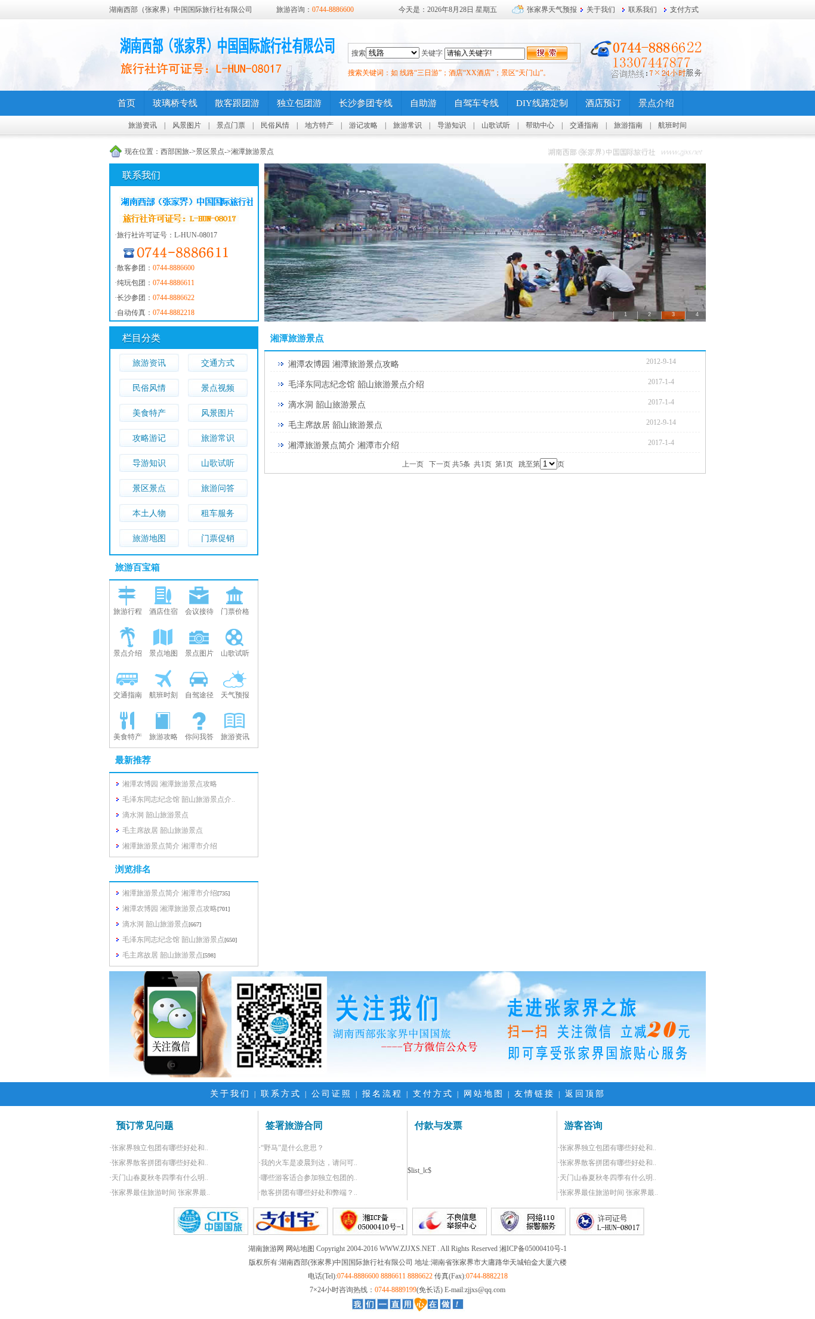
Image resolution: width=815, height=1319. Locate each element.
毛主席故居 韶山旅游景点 (162, 955)
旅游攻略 (163, 737)
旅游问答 (217, 488)
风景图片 (186, 125)
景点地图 (163, 653)
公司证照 (331, 1093)
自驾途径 (199, 695)
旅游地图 (149, 538)
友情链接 (534, 1093)
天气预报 (235, 695)
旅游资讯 (142, 125)
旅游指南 (628, 125)
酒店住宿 (163, 611)
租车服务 (217, 513)
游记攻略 (363, 125)
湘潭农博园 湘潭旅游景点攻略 (169, 908)
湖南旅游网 (266, 1248)
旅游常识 (407, 125)
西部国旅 (174, 151)
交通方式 (217, 363)
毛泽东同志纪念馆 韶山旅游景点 (173, 939)
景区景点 (210, 151)
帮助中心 (540, 125)
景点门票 (231, 125)
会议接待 (199, 611)
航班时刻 (163, 695)
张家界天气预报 (552, 9)
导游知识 (451, 125)
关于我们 (600, 9)
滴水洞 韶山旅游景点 (155, 924)
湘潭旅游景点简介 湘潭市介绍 (169, 893)
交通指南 (584, 125)
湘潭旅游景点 (252, 151)
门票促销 (217, 538)
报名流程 (382, 1093)
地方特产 (319, 125)
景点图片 (199, 653)
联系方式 (281, 1093)
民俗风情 (275, 125)
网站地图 (484, 1093)
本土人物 (149, 513)
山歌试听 (495, 125)
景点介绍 (127, 653)
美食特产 (149, 413)
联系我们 (642, 9)
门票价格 (235, 611)
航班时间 (672, 125)
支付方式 (684, 9)
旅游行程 (127, 611)
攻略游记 (149, 438)
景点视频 (217, 388)
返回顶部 (585, 1093)
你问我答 (199, 737)
